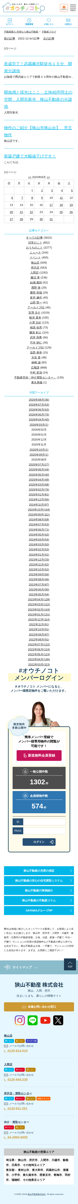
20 (11, 212)
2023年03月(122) (39, 604)
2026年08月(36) (39, 399)
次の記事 (48, 38)
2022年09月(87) (39, 634)
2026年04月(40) (39, 419)
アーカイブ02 (35, 347)
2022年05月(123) (39, 654)
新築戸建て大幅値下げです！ (30, 156)
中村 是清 (36, 372)
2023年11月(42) (39, 564)
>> (48, 177)
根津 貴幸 (35, 317)
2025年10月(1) (39, 449)
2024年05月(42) (39, 534)
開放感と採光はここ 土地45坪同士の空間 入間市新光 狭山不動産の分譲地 (38, 99)
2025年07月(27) (39, 464)
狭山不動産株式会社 (37, 1194)
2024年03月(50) (39, 544)
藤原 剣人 (35, 332)
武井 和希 (36, 337)
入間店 (34, 272)
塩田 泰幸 (36, 352)
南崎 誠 (36, 362)
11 (61, 197)
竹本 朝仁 (36, 342)
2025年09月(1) (39, 454)
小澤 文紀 (35, 322)
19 (71, 204)
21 (21, 212)
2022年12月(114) (39, 619)
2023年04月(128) (39, 599)
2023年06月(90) (39, 589)
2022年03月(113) (39, 664)
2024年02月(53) (39, 549)
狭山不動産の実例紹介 (39, 890)
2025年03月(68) (39, 484)
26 (71, 212)
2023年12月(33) (39, 559)
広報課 (35, 367)
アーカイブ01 (36, 307)
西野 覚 (36, 287)
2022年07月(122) (39, 644)
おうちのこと (34, 247)
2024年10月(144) (39, 509)
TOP (70, 966)
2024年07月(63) (39, 524)
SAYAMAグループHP (39, 910)
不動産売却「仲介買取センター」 (35, 377)
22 (31, 212)
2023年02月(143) (39, 609)
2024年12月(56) (39, 499)
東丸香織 (36, 382)
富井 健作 (36, 297)
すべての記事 (34, 237)
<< (29, 177)
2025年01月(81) (39, 494)
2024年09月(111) (39, 514)
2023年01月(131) (39, 614)
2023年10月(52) (39, 569)
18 (61, 204)
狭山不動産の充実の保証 (39, 870)
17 (51, 204)
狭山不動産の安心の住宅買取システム (39, 880)
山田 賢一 (36, 302)
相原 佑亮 (36, 327)
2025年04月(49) (39, 479)
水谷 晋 (36, 357)
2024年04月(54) (39, 539)
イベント (35, 257)
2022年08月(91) (39, 639)
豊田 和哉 (36, 292)
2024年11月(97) (39, 504)
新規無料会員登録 (41, 755)
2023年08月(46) (39, 579)
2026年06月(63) (39, 409)
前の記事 (9, 38)
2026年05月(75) (39, 414)
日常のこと (35, 242)
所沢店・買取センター (18, 1093)
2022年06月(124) (39, 649)
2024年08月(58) (39, 519)
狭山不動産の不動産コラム (39, 900)
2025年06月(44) (39, 469)
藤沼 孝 (35, 277)
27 (11, 219)
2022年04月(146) (39, 659)
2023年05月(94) (39, 594)
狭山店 (35, 262)
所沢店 (35, 267)
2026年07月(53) (39, 404)
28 (21, 219)
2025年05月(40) (39, 474)
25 (61, 212)
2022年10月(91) (39, 629)
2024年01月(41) (39, 554)
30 (41, 219)
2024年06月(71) (39, 529)
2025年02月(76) (39, 489)
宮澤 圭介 (34, 312)
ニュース (35, 252)
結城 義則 (36, 282)
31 (51, 219)
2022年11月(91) (39, 624)
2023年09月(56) (39, 574)
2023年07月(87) (39, 584)
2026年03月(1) (39, 424)
